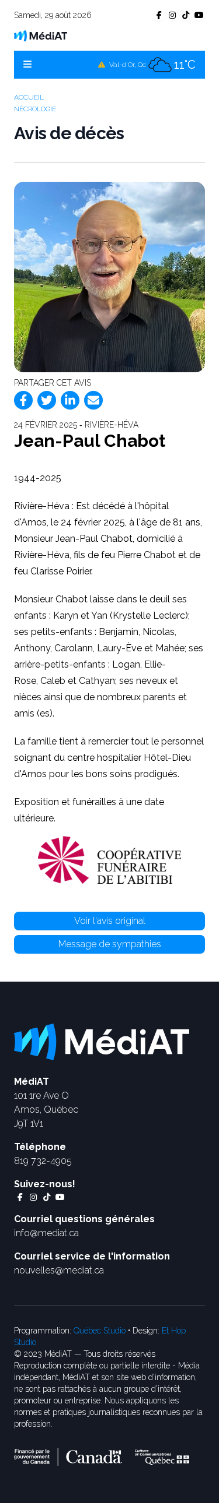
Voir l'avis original (109, 920)
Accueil (29, 97)
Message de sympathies (109, 944)
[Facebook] (23, 400)
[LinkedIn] (70, 400)
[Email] (93, 400)
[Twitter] (46, 400)
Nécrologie (35, 109)
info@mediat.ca (46, 1233)
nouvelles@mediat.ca (59, 1270)
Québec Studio (100, 1330)
